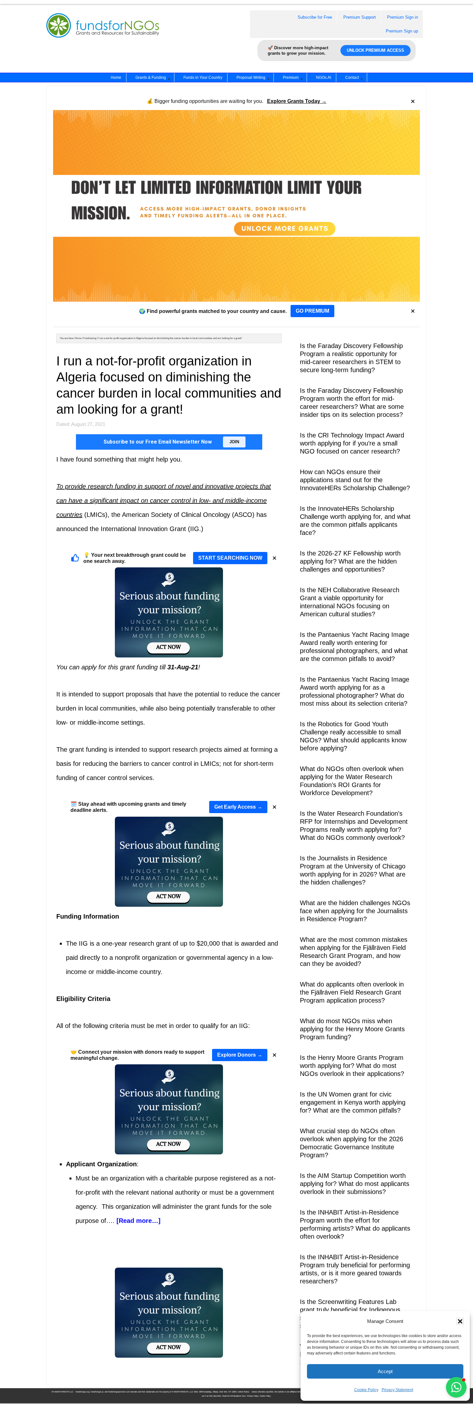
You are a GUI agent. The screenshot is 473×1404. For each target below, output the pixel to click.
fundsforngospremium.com (119, 1392)
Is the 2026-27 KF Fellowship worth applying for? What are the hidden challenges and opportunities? (350, 561)
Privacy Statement (397, 1390)
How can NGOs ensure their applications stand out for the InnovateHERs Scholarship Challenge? (355, 479)
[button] (460, 1321)
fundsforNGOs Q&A (109, 33)
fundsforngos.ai (97, 1392)
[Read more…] (138, 1220)
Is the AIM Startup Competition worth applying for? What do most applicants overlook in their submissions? (354, 1183)
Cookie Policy (366, 1390)
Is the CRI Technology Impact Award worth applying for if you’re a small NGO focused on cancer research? (352, 443)
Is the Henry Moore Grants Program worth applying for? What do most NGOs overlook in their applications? (352, 1065)
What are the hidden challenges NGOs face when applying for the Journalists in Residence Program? (355, 910)
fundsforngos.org (82, 1392)
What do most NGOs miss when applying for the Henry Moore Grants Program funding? (352, 1029)
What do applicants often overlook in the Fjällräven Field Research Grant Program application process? (352, 992)
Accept (385, 1371)
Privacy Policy (252, 1396)
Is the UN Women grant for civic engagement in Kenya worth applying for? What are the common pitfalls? (352, 1102)
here (244, 1396)
